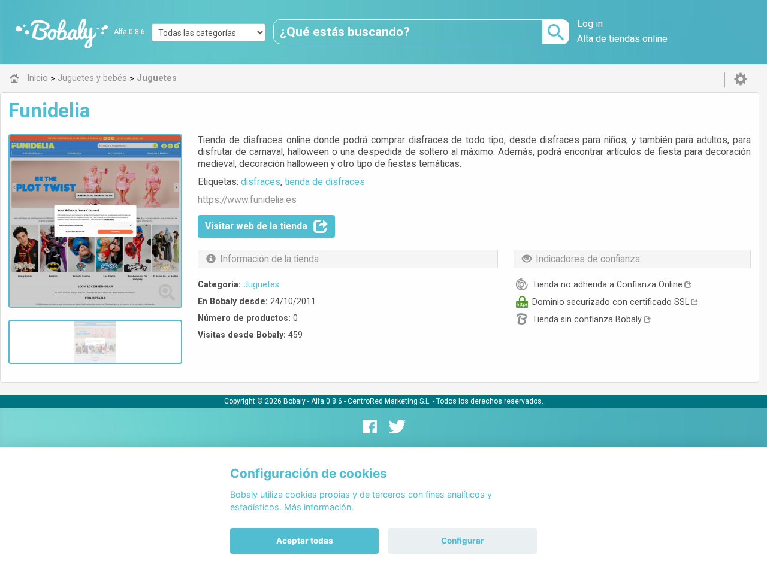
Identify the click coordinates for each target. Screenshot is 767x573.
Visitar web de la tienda (256, 226)
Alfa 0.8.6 (129, 32)
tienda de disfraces (325, 181)
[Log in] (740, 79)
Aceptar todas (304, 540)
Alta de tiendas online (622, 38)
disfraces (260, 181)
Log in (590, 23)
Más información (317, 507)
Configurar (462, 540)
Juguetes (261, 284)
